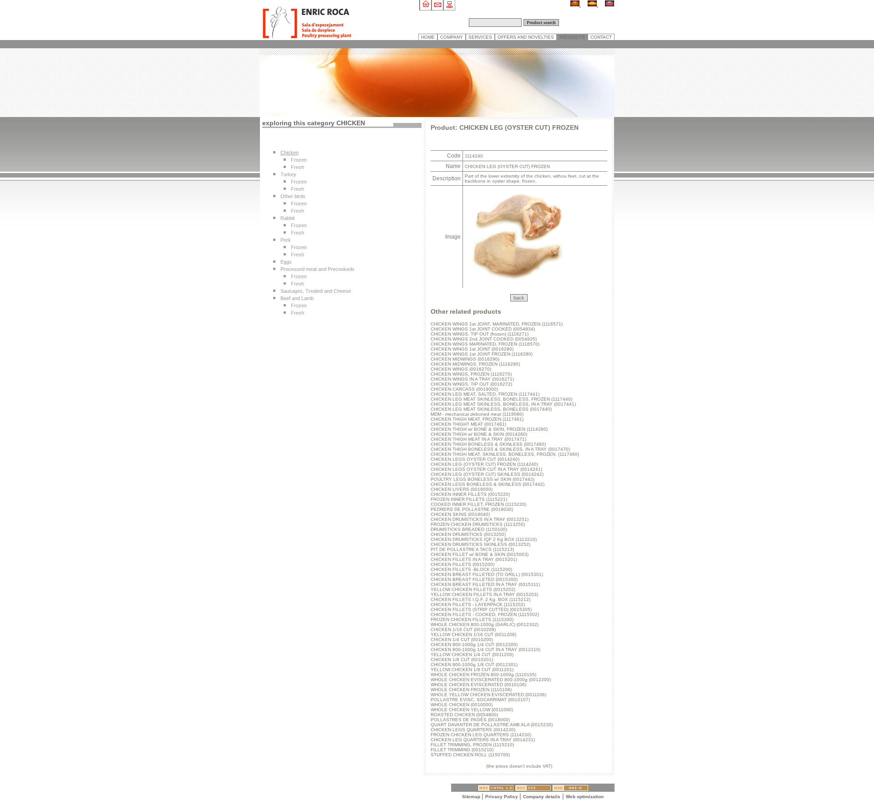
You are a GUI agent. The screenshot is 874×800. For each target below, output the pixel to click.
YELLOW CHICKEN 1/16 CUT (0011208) (473, 634)
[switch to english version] (609, 4)
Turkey (288, 174)
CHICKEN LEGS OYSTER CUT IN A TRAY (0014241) (486, 469)
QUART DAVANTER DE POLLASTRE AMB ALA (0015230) (492, 724)
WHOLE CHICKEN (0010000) (462, 704)
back (518, 298)
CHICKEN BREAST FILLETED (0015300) (474, 579)
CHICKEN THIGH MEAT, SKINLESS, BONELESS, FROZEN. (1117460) (505, 454)
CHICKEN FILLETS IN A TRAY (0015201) (474, 559)
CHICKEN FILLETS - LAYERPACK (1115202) (478, 604)
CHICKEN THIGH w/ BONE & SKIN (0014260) (479, 434)
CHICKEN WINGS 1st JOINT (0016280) (472, 349)
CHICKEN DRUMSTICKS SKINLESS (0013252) (480, 544)
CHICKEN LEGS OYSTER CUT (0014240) (475, 459)
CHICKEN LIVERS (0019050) (462, 489)
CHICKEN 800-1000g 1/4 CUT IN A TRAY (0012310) (485, 649)
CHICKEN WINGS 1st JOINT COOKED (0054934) (483, 328)
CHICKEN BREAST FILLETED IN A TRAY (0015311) (485, 584)
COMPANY (451, 37)
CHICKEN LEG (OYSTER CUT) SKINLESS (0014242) (487, 474)
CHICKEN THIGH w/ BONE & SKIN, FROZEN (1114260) (489, 429)
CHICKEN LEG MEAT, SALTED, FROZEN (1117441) (485, 394)
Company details (541, 796)
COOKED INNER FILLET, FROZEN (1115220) (478, 504)
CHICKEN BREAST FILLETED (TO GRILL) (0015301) (487, 574)
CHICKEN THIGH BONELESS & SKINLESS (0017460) (488, 444)
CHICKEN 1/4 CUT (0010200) (462, 639)
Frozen (299, 160)
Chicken (289, 152)
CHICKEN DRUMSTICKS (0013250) (468, 534)
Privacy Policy (502, 796)
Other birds (292, 196)
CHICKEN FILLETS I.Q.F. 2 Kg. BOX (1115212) (480, 599)
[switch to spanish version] (593, 4)
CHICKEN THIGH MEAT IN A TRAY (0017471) (478, 439)
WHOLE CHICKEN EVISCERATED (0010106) (478, 684)
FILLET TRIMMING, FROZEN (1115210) (472, 744)
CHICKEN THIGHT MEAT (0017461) (468, 424)
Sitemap (472, 796)
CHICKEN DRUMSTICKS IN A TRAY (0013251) (479, 519)
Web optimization (585, 796)
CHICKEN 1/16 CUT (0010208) (463, 629)
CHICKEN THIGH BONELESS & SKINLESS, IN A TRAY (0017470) (500, 449)
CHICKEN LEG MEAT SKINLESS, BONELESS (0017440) (491, 409)
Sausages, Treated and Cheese (315, 291)
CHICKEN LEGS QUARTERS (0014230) (473, 729)
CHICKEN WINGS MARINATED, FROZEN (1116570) (485, 343)
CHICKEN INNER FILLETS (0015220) (470, 494)
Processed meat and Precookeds (317, 269)
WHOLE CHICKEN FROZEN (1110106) (471, 689)
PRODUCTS (572, 37)
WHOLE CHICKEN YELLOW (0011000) (472, 709)
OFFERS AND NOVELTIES (526, 37)
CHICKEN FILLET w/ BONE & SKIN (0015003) (479, 554)
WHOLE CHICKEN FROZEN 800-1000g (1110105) (483, 674)
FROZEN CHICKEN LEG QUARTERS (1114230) (481, 734)
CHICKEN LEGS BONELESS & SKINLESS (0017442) (487, 484)
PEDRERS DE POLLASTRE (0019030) (472, 509)
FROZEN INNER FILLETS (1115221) (469, 499)
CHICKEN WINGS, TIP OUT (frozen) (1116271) (479, 333)
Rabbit (287, 218)
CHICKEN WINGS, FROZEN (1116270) (471, 374)
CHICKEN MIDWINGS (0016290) (465, 359)
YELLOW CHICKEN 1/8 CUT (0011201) (472, 669)
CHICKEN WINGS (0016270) (461, 369)
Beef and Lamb (297, 298)
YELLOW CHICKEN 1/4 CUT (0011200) (472, 654)
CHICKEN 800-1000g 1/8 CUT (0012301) (474, 664)
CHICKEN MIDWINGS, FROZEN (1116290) (475, 364)
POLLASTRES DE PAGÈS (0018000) (470, 719)
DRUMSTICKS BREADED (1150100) (469, 529)
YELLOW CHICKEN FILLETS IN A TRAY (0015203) (484, 594)
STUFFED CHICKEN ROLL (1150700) (470, 754)
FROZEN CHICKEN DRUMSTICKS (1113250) (478, 524)
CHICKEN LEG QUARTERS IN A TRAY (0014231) (483, 739)
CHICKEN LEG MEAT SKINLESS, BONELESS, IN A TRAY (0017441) (503, 404)
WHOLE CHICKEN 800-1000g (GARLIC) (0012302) (485, 624)
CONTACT (601, 37)
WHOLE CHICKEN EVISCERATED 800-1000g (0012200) (491, 679)
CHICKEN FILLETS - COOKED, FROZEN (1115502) (485, 614)
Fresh (297, 167)
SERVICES (480, 37)
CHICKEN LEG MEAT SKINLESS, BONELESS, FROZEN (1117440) (501, 399)
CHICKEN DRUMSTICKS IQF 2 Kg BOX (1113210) (484, 539)
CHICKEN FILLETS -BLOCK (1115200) (471, 569)
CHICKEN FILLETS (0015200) (462, 564)
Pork (285, 240)
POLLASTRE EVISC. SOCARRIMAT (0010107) (480, 699)
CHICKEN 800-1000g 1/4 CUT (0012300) (474, 644)
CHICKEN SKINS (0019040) (460, 514)
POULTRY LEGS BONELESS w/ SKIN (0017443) (482, 479)
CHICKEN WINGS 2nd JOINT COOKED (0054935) (484, 338)
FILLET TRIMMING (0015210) (462, 749)
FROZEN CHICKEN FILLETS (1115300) (472, 619)
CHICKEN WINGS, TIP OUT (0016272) (471, 384)
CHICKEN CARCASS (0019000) (464, 389)
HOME (428, 37)
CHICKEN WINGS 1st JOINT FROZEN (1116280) (482, 354)
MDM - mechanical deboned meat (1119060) (477, 414)
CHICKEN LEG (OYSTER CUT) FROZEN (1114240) (484, 464)
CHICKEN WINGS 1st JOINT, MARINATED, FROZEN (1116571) (497, 323)
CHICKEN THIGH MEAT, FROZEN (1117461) (477, 419)
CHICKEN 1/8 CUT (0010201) (462, 659)
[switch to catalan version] (575, 4)
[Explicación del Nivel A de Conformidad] (570, 789)
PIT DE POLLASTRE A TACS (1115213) (472, 549)
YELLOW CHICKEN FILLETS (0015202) (473, 589)
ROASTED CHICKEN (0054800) (464, 714)
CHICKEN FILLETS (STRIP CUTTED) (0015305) (481, 609)
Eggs (286, 262)
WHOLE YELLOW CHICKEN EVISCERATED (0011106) (488, 694)
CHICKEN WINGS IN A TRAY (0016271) (472, 379)
